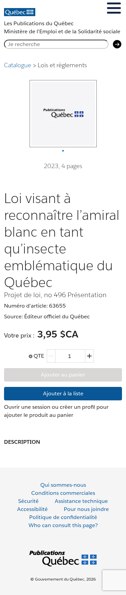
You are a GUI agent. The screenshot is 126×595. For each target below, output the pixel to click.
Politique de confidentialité (63, 517)
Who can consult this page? (63, 525)
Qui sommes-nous (63, 484)
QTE (39, 355)
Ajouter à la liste (63, 393)
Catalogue (17, 65)
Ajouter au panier (63, 374)
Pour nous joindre (86, 509)
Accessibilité (32, 509)
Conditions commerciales (63, 493)
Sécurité (28, 501)
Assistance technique (81, 501)
